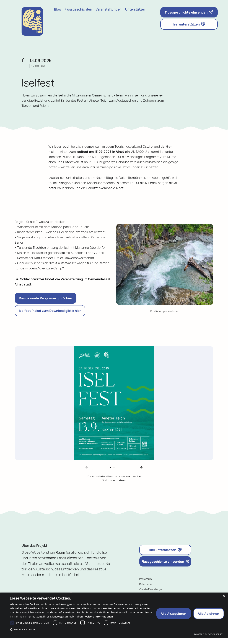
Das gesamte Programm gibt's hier (45, 298)
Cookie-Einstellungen (151, 589)
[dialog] (114, 615)
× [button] (224, 596)
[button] (110, 467)
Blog (57, 9)
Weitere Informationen (98, 616)
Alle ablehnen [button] (208, 613)
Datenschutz (146, 584)
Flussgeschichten (78, 9)
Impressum (145, 579)
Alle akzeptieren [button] (173, 613)
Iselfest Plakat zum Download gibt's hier (50, 310)
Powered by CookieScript (208, 634)
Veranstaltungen (109, 9)
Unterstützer (135, 9)
